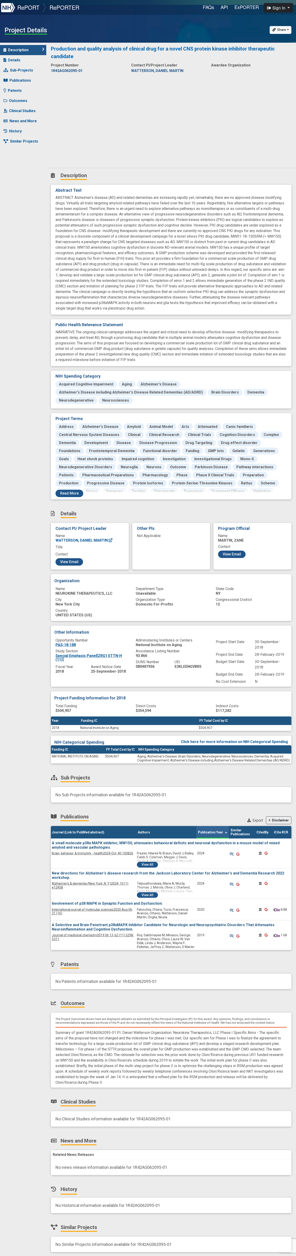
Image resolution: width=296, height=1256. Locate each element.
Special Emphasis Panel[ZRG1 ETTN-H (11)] (89, 657)
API (224, 7)
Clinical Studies (22, 111)
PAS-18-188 (66, 645)
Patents (15, 90)
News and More (23, 121)
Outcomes (18, 100)
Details (14, 60)
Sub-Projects (21, 70)
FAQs (208, 7)
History (15, 131)
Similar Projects (24, 141)
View (147, 864)
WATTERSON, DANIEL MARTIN (82, 540)
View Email (69, 562)
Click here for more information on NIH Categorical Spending (234, 742)
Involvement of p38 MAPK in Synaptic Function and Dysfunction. (107, 903)
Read (69, 493)
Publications (20, 80)
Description (18, 50)
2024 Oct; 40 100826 (92, 853)
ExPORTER (246, 7)
